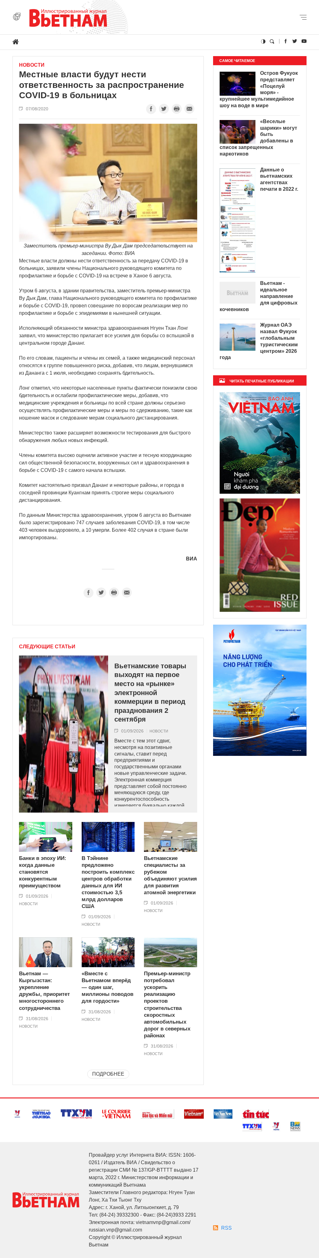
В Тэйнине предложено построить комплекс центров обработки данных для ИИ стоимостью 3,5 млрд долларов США (108, 882)
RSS (226, 1228)
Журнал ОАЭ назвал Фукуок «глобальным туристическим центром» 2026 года (259, 341)
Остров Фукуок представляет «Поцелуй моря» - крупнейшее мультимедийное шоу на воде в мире (259, 89)
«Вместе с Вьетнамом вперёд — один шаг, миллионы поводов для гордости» (107, 987)
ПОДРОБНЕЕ (108, 1074)
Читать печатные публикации (262, 381)
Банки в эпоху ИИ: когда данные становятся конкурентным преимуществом (42, 872)
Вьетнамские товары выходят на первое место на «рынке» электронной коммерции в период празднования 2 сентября (150, 692)
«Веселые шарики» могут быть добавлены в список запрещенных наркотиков (258, 137)
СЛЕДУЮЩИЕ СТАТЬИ (47, 646)
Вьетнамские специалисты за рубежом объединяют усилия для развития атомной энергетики (170, 875)
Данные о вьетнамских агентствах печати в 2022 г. (279, 179)
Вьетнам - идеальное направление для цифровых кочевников (259, 296)
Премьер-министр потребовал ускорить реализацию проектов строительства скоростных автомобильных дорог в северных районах (167, 1005)
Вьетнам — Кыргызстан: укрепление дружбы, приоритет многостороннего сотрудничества (44, 991)
